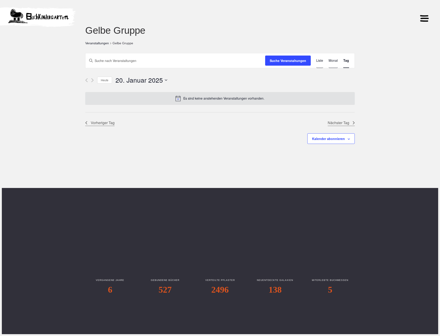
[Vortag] (86, 80)
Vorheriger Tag (103, 122)
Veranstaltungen (97, 43)
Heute (104, 80)
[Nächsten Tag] (92, 80)
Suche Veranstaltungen (288, 60)
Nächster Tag (338, 122)
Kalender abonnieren (328, 138)
